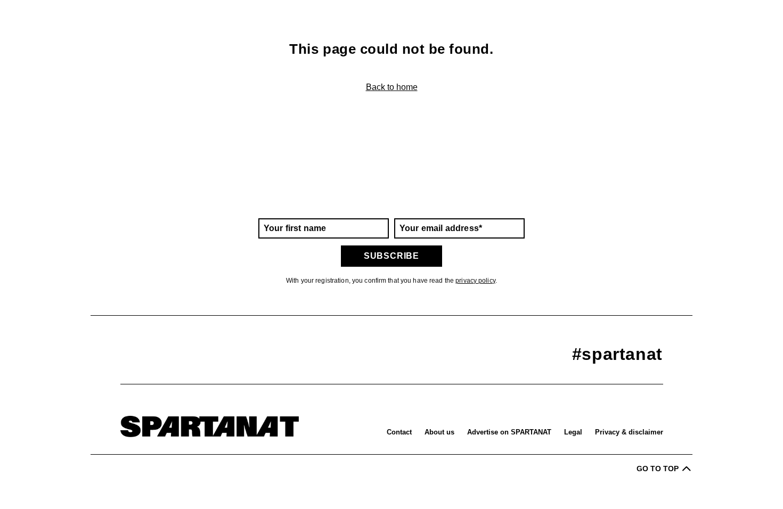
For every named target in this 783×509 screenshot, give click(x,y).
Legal (573, 432)
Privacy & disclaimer (629, 432)
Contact (399, 432)
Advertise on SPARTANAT (509, 432)
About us (439, 432)
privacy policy (475, 280)
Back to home (392, 87)
